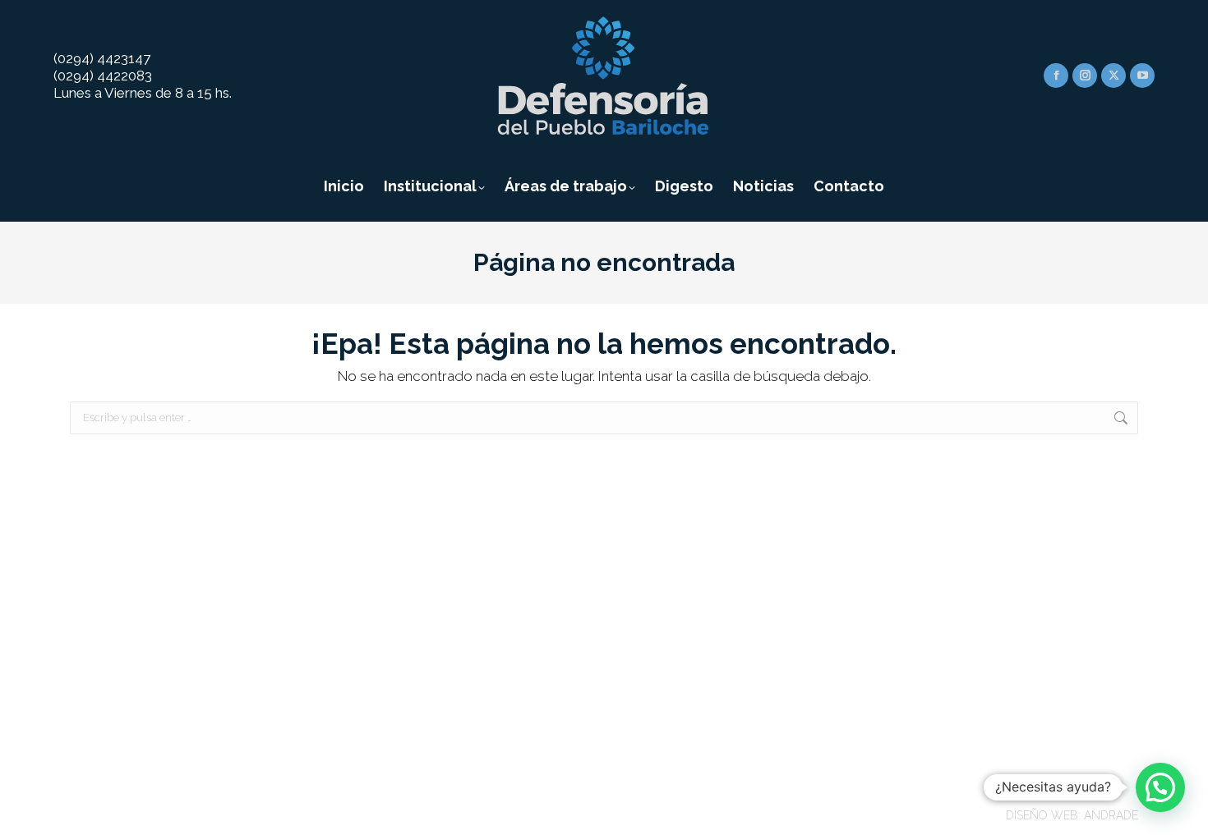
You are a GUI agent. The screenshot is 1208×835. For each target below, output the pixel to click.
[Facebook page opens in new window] (1056, 75)
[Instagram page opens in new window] (1084, 75)
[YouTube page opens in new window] (1142, 75)
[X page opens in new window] (1113, 75)
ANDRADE (1111, 815)
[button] (1160, 787)
